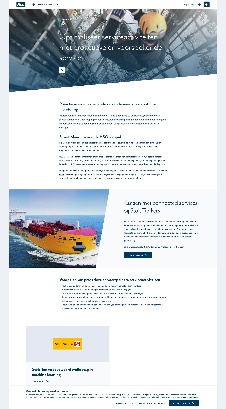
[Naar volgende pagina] (207, 4)
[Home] (20, 4)
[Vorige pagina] (199, 4)
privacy (183, 397)
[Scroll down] (62, 70)
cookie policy (194, 397)
